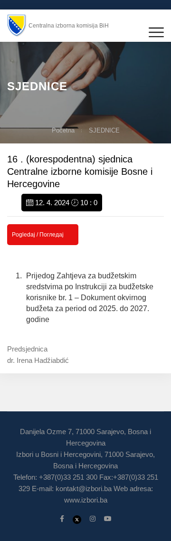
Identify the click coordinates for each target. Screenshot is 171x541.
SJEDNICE (104, 130)
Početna (63, 130)
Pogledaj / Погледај (38, 234)
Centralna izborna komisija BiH (68, 25)
